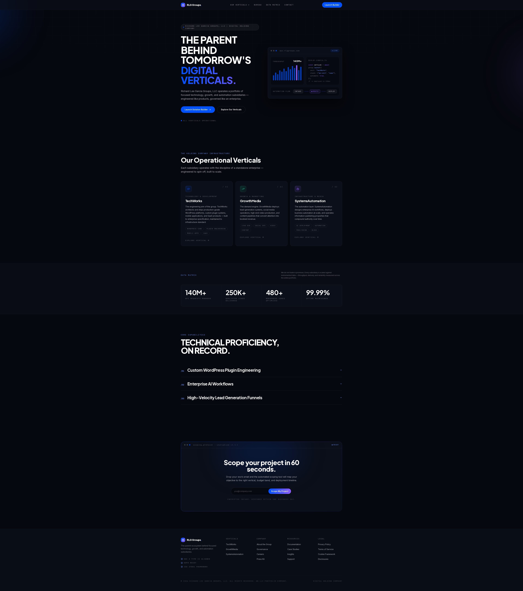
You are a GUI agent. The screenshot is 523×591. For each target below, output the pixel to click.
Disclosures (323, 559)
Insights (290, 554)
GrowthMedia (232, 549)
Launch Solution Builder (196, 109)
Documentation (294, 544)
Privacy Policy (324, 544)
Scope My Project (279, 491)
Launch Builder (332, 5)
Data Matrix (273, 5)
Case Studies (293, 549)
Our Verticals (238, 5)
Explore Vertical (196, 240)
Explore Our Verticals (231, 109)
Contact (289, 5)
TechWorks (231, 544)
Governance (262, 549)
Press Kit (260, 559)
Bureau (258, 5)
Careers (260, 554)
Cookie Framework (326, 554)
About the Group (264, 544)
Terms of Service (326, 549)
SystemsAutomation (234, 554)
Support (291, 559)
